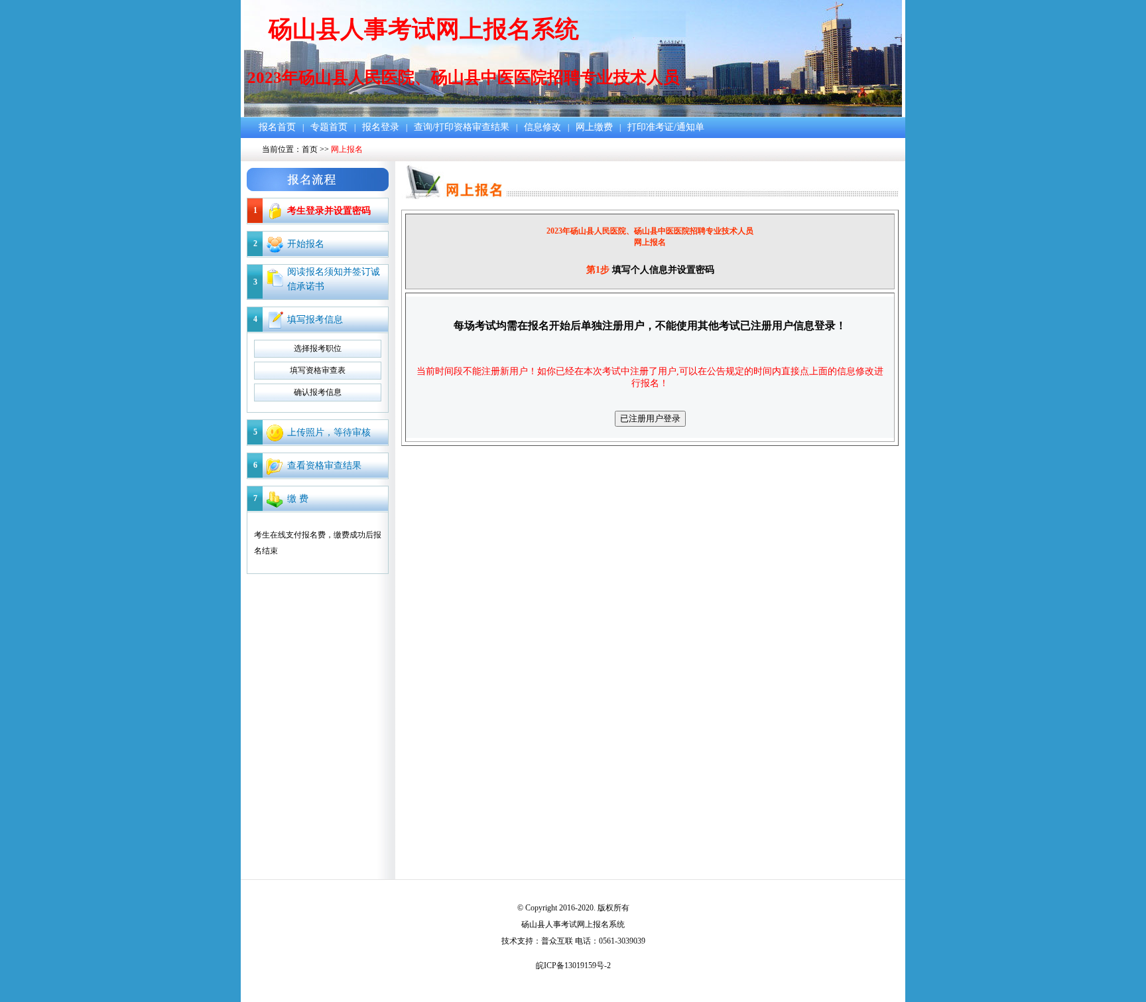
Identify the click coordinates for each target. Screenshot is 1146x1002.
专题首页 (329, 127)
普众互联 (557, 941)
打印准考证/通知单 (665, 127)
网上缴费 (594, 127)
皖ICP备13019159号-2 (573, 965)
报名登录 (380, 127)
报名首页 (277, 127)
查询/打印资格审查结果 (461, 127)
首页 (310, 149)
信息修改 (542, 127)
